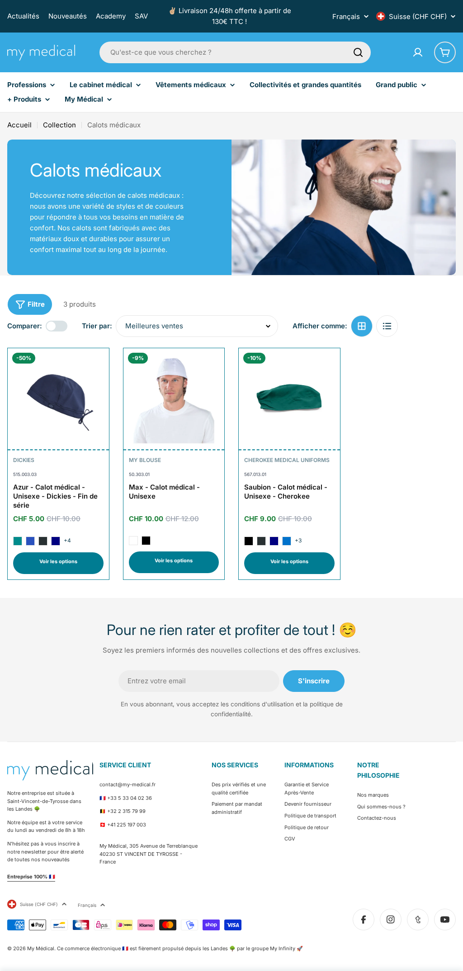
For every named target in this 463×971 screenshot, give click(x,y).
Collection (59, 125)
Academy (111, 16)
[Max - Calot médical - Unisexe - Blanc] (133, 540)
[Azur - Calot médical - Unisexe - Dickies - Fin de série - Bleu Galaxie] (30, 541)
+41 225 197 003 (126, 825)
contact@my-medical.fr (127, 784)
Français (346, 16)
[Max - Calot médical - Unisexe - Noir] (146, 540)
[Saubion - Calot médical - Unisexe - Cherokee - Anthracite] (261, 541)
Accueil (19, 125)
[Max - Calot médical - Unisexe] (174, 398)
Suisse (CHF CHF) (418, 16)
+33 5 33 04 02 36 (129, 798)
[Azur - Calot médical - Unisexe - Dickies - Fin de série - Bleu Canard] (17, 541)
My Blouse (145, 460)
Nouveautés (67, 16)
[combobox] (235, 52)
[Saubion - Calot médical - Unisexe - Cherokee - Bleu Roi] (286, 541)
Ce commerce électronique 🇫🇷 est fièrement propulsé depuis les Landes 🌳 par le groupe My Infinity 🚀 (180, 948)
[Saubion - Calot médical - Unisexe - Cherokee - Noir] (248, 541)
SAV (141, 16)
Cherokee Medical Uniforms (287, 460)
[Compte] (417, 52)
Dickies (23, 460)
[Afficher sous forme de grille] (362, 326)
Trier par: (97, 326)
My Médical (40, 948)
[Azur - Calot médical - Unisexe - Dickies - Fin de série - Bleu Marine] (55, 541)
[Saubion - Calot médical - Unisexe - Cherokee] (289, 398)
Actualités (23, 16)
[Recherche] (358, 52)
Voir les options (58, 561)
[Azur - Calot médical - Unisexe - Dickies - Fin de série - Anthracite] (42, 541)
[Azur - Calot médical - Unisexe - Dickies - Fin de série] (58, 398)
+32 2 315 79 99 (126, 811)
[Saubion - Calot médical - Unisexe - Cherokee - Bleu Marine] (274, 541)
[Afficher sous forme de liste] (387, 326)
